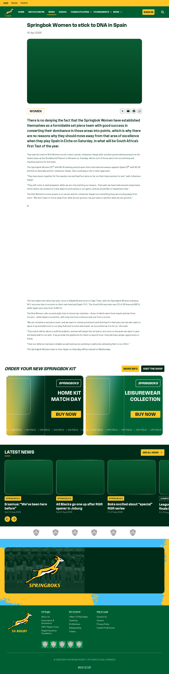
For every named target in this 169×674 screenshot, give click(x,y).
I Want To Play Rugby (78, 617)
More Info (130, 368)
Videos (62, 12)
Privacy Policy (103, 624)
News (52, 12)
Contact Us (102, 617)
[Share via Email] (128, 111)
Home (21, 12)
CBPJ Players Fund (50, 627)
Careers (100, 621)
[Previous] (7, 519)
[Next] (14, 519)
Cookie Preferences (106, 628)
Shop (5, 3)
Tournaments (101, 12)
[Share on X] (122, 111)
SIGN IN (148, 12)
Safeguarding (75, 628)
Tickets (24, 3)
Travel (14, 3)
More (116, 12)
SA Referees (74, 624)
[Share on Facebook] (134, 111)
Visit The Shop (153, 368)
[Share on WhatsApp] (139, 111)
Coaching (73, 621)
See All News (151, 452)
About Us (45, 617)
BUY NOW (66, 414)
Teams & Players (80, 12)
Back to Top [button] (84, 667)
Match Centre (36, 12)
